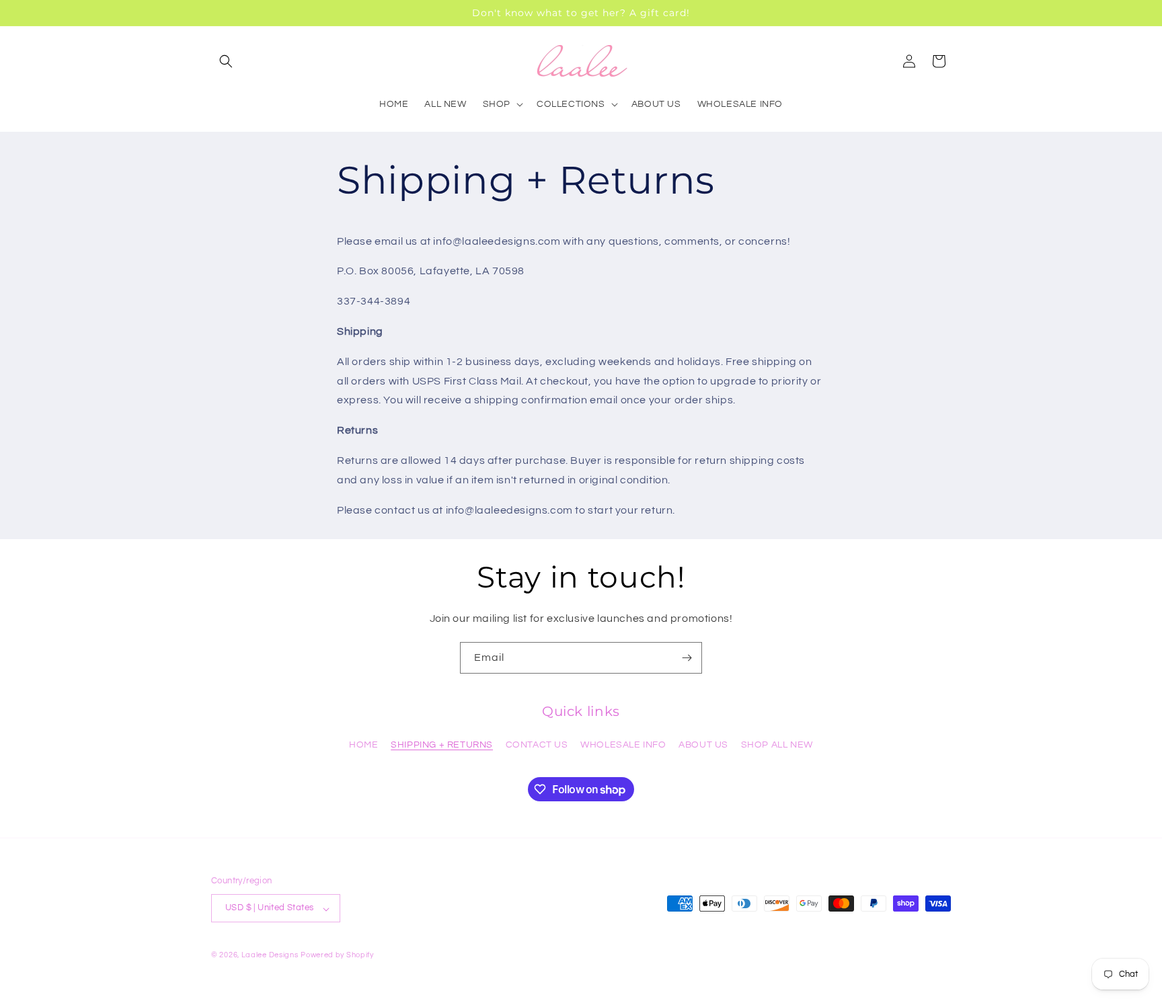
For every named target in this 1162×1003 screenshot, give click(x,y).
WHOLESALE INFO (623, 745)
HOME (363, 745)
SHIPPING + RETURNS (442, 745)
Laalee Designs (270, 955)
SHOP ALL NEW (777, 745)
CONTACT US (537, 745)
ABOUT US (703, 745)
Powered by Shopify (337, 955)
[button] (226, 61)
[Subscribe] (686, 658)
